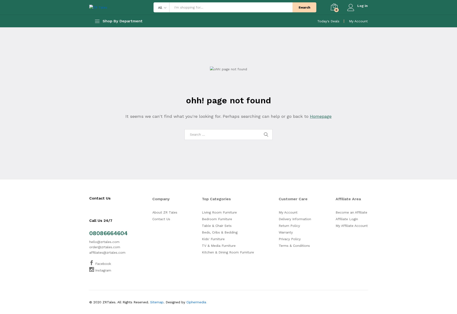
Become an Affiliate (351, 212)
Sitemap (157, 302)
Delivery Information (295, 219)
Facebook (102, 264)
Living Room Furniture (219, 212)
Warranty (286, 232)
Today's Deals (328, 21)
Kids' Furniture (213, 239)
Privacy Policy (290, 239)
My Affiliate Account (352, 226)
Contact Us (161, 219)
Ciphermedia (196, 302)
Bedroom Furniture (217, 219)
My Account (358, 21)
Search (304, 7)
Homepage (321, 116)
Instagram (102, 270)
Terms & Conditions (294, 245)
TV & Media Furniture (219, 245)
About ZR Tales (164, 212)
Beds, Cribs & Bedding (220, 232)
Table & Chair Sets (217, 226)
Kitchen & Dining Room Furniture (228, 252)
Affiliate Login (347, 219)
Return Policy (289, 226)
